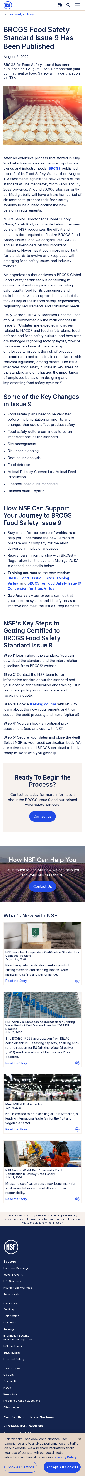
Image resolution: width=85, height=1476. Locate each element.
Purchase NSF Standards (23, 1426)
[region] (42, 1454)
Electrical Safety (13, 1359)
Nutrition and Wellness (17, 1287)
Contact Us (10, 1381)
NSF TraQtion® (12, 1346)
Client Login (11, 1407)
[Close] (80, 1439)
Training (8, 1329)
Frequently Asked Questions (21, 1400)
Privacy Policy (65, 1457)
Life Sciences (12, 1281)
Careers (8, 1374)
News (7, 1387)
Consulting (10, 1322)
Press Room (11, 1394)
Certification (11, 1316)
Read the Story (16, 981)
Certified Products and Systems (28, 1417)
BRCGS (55, 168)
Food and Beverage (16, 1268)
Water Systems (13, 1274)
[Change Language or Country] (59, 5)
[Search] (68, 5)
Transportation (12, 1294)
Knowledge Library (22, 14)
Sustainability (11, 1352)
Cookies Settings (21, 1467)
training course (43, 704)
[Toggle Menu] (77, 5)
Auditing (8, 1309)
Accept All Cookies (62, 1467)
